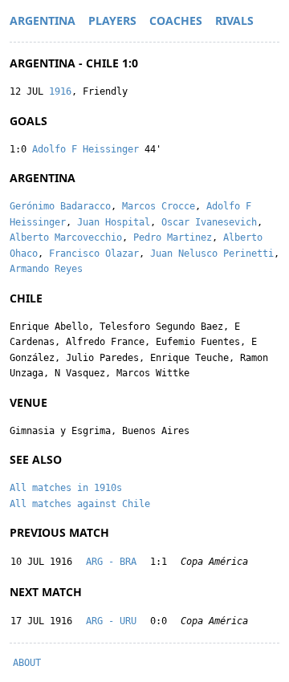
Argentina (42, 20)
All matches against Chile (80, 503)
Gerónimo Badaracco (60, 206)
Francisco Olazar (94, 253)
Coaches (175, 20)
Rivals (234, 20)
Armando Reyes (46, 268)
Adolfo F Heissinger (85, 149)
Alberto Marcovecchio (66, 237)
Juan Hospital (113, 222)
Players (112, 20)
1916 (60, 91)
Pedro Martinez (172, 237)
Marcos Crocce (158, 206)
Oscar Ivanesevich (209, 222)
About (27, 662)
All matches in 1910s (66, 487)
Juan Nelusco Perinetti (212, 253)
